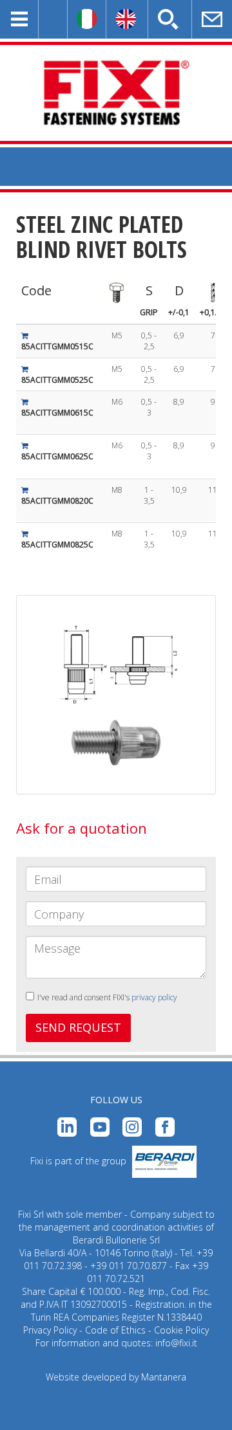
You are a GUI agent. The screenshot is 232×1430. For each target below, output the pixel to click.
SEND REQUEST (78, 1027)
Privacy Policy (50, 1330)
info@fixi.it (176, 1343)
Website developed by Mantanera (116, 1377)
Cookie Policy (181, 1330)
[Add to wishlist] (24, 335)
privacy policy (154, 997)
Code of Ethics (115, 1330)
